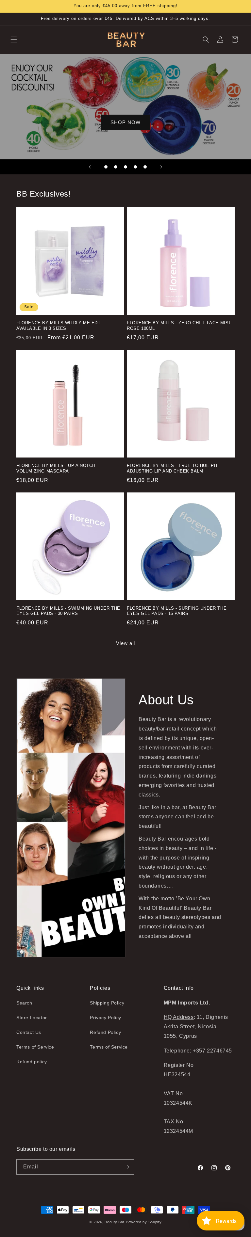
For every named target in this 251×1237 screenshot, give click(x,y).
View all (125, 643)
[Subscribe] (126, 1167)
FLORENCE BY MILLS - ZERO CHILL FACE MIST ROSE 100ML (179, 325)
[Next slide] (161, 167)
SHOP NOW (125, 122)
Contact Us (28, 1032)
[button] (14, 39)
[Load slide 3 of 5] (125, 167)
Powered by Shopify (144, 1222)
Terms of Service (35, 1047)
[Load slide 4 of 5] (135, 167)
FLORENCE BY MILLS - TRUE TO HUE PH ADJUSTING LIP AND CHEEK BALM (172, 468)
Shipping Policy (107, 1002)
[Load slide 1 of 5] (106, 167)
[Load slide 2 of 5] (116, 167)
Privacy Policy (105, 1017)
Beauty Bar (115, 1222)
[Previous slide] (90, 167)
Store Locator (31, 1017)
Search (24, 1002)
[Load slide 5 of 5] (145, 167)
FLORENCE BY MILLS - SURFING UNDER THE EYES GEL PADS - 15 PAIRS (176, 611)
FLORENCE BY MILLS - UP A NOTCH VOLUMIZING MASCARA (55, 468)
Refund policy (31, 1061)
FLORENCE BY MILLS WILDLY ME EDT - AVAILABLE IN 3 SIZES (60, 325)
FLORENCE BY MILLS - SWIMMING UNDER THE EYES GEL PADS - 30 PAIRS (68, 611)
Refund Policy (105, 1032)
